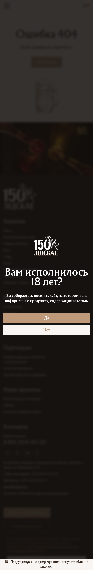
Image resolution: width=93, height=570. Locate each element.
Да (46, 318)
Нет (46, 330)
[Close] (88, 5)
